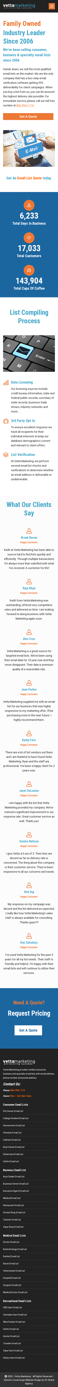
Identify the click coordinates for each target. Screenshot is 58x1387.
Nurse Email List (11, 1263)
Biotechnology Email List (15, 1249)
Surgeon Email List (12, 1285)
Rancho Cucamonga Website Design (22, 1380)
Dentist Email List (11, 1256)
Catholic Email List (12, 1140)
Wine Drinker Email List (14, 1322)
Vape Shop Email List (13, 1227)
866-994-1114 (25, 105)
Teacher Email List (12, 1219)
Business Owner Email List (16, 1183)
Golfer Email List (11, 1161)
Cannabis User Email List (15, 1314)
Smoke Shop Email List (14, 1212)
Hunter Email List (11, 1336)
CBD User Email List (12, 1307)
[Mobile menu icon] (52, 6)
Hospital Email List (12, 1278)
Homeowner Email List (14, 1125)
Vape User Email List (13, 1350)
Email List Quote (29, 178)
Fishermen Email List (13, 1154)
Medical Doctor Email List (15, 1292)
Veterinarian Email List (14, 1271)
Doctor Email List (11, 1242)
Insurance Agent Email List (16, 1191)
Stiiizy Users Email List (14, 1358)
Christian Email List (12, 1132)
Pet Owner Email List (13, 1111)
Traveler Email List (12, 1343)
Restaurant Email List (13, 1205)
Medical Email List (11, 1198)
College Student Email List (15, 1118)
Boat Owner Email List (13, 1147)
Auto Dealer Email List (13, 1176)
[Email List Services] (29, 148)
